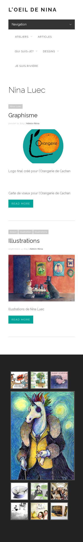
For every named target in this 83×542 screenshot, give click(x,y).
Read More (21, 203)
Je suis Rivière (26, 66)
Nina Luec (15, 106)
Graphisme (23, 115)
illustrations (41, 232)
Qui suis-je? (24, 51)
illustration (25, 232)
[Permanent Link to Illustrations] (41, 300)
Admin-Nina (32, 123)
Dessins (49, 51)
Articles (45, 36)
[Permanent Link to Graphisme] (41, 162)
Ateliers (22, 36)
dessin (13, 232)
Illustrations (24, 240)
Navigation (19, 24)
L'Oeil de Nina (32, 10)
